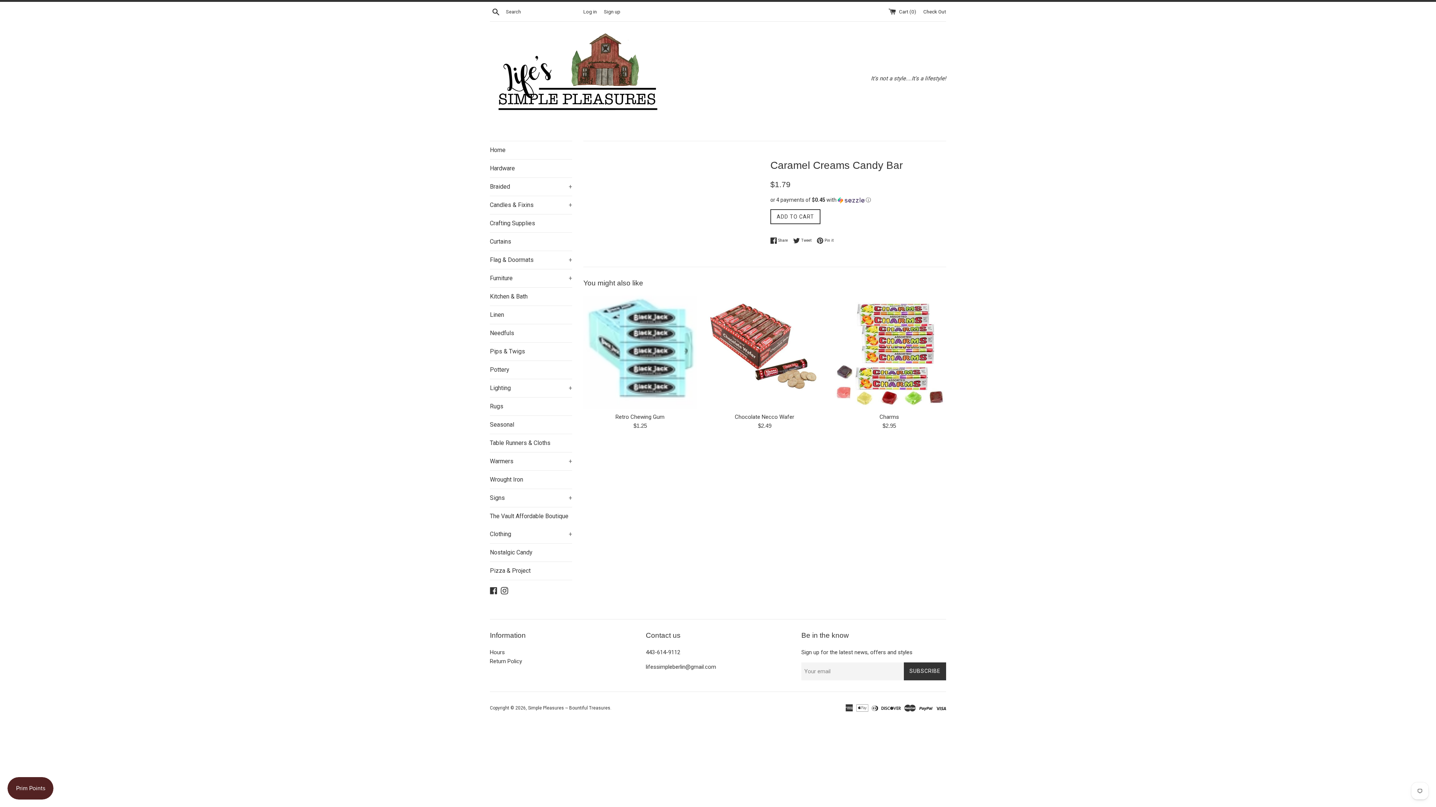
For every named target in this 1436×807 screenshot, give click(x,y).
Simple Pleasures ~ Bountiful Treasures (569, 708)
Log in (590, 12)
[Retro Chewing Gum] (640, 352)
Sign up (612, 12)
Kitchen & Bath (509, 296)
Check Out (934, 12)
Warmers (531, 461)
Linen (497, 314)
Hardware (502, 168)
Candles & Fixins (531, 204)
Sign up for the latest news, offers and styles (856, 652)
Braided (531, 186)
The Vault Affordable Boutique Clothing (531, 525)
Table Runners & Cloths (520, 442)
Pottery (499, 369)
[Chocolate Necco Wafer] (764, 352)
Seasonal (502, 424)
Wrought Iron (506, 479)
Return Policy (506, 661)
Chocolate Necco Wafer (764, 417)
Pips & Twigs (507, 351)
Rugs (496, 406)
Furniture (531, 278)
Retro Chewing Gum (640, 417)
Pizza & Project (510, 570)
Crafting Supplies (512, 223)
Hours (497, 652)
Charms (889, 417)
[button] (858, 200)
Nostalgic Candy (511, 552)
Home (498, 150)
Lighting (531, 388)
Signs (531, 497)
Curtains (500, 241)
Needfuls (502, 333)
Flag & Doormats (531, 259)
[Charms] (889, 352)
